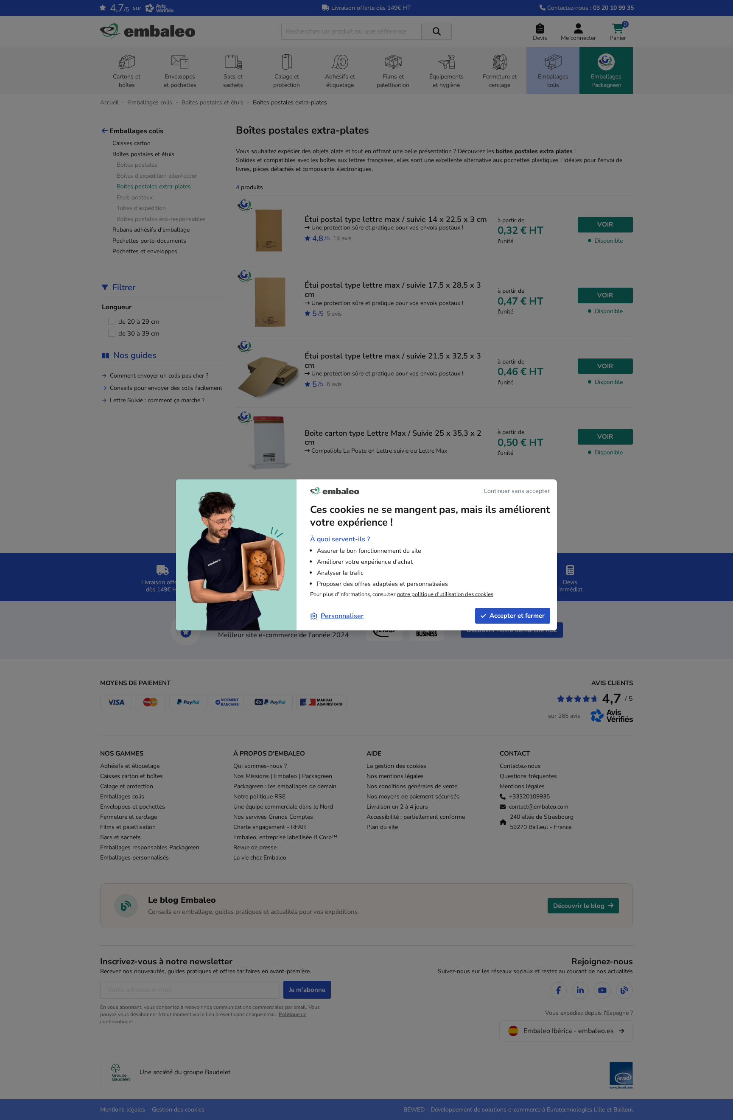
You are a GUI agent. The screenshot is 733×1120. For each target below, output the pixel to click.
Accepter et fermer (517, 615)
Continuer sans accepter (517, 491)
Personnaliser (342, 616)
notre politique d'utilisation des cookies (445, 594)
